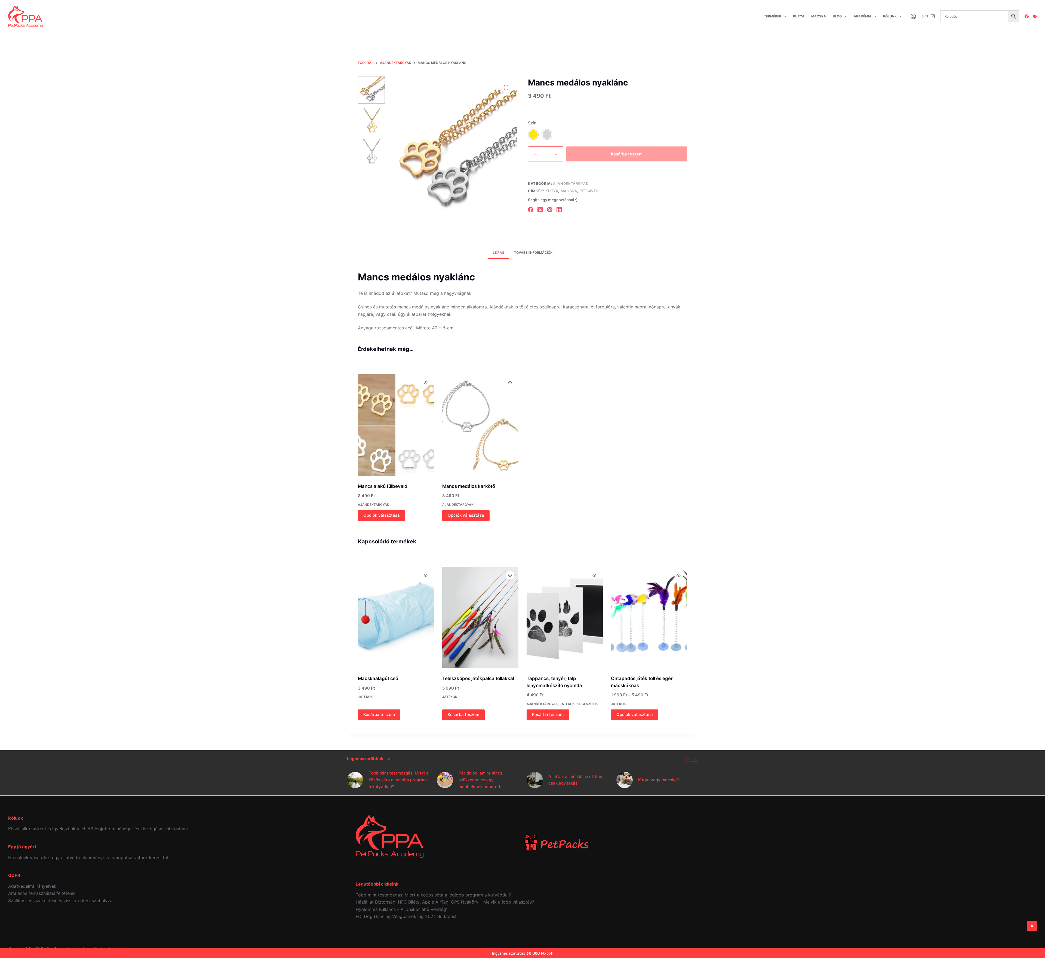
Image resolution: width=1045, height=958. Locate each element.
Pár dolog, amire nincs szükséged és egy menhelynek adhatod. (480, 779)
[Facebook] (1027, 16)
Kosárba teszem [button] (379, 714)
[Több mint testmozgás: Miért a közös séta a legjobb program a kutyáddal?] (355, 780)
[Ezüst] (547, 134)
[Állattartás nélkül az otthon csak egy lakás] (535, 780)
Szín (532, 123)
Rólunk (890, 16)
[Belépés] (913, 16)
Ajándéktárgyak (570, 183)
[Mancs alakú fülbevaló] (396, 425)
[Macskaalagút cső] (396, 617)
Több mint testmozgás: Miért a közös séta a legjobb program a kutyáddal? (399, 779)
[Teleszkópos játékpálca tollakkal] (480, 617)
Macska (818, 16)
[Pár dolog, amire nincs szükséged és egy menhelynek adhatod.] (445, 780)
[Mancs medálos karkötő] (480, 425)
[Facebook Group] (1035, 16)
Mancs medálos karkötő (468, 486)
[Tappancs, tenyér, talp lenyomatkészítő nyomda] (565, 617)
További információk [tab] (533, 252)
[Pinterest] (549, 209)
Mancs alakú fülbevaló (382, 486)
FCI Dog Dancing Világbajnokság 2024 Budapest (406, 916)
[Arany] (533, 134)
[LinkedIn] (559, 209)
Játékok (365, 697)
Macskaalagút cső (378, 678)
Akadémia (862, 16)
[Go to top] (1032, 926)
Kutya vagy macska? (658, 779)
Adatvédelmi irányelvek (32, 886)
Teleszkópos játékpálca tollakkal (478, 678)
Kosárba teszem (627, 154)
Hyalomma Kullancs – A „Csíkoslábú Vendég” (402, 909)
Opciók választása (381, 515)
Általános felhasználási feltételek (42, 893)
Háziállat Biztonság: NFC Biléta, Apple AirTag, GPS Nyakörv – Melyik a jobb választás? (445, 902)
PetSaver (588, 191)
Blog (837, 16)
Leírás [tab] (498, 252)
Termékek (772, 16)
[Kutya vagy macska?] (624, 780)
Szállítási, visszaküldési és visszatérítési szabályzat (61, 900)
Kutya (798, 16)
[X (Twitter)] (540, 209)
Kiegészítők (587, 704)
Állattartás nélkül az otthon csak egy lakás (575, 780)
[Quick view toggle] (425, 382)
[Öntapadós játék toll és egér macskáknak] (649, 617)
